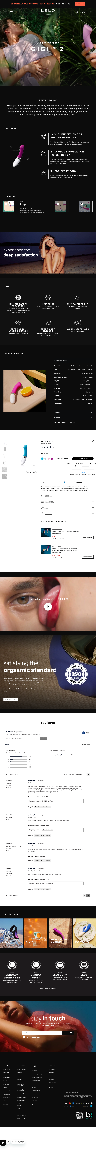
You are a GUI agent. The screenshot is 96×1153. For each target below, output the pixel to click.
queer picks (35, 1104)
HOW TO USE (29, 90)
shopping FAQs (21, 1097)
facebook (51, 1079)
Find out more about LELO (48, 989)
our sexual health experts (53, 1086)
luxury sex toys (36, 1090)
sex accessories (36, 1097)
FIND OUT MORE (11, 699)
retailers (5, 1104)
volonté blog (52, 1069)
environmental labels (21, 1104)
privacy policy (7, 1091)
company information (6, 1076)
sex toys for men (36, 1080)
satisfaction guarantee (20, 1085)
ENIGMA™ (7, 942)
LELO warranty (21, 1076)
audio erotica (52, 1082)
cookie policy (6, 1094)
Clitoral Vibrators (32, 945)
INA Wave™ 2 (82, 942)
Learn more (79, 482)
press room (6, 1084)
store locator (20, 1112)
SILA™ (30, 942)
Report (48, 806)
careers (5, 1087)
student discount (22, 1115)
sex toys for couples (37, 1084)
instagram (51, 1072)
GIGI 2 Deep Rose (47, 801)
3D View (32, 472)
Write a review (86, 745)
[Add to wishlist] (92, 441)
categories (34, 1070)
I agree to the (33, 1037)
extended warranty (19, 1080)
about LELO (6, 1069)
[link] (9, 732)
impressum (6, 1072)
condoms (34, 1100)
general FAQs (20, 1093)
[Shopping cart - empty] (90, 11)
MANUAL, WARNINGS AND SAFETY (66, 422)
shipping (19, 1072)
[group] (24, 211)
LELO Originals (21, 1118)
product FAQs (21, 1100)
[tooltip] (86, 732)
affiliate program (7, 1101)
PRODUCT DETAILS (41, 90)
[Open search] (76, 11)
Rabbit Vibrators (81, 945)
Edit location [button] (85, 466)
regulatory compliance (20, 1089)
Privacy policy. (36, 1037)
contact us (20, 1108)
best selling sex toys (37, 1074)
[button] (5, 11)
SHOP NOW (80, 4)
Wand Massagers (56, 945)
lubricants (34, 1094)
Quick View (87, 537)
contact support (21, 1069)
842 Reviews (20, 732)
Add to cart (88, 90)
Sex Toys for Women (9, 945)
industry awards (7, 1080)
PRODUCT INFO (7, 90)
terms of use (6, 1097)
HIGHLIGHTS (18, 90)
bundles (34, 1087)
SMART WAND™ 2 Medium (60, 940)
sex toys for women (37, 1077)
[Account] (83, 11)
